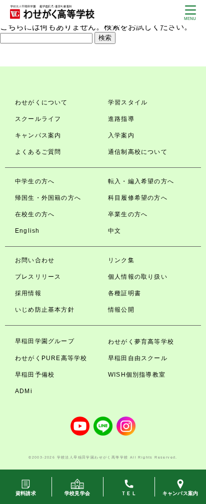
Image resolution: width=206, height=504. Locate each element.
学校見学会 (77, 493)
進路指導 (121, 118)
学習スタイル (128, 102)
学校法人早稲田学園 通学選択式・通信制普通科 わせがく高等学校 (52, 12)
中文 (114, 230)
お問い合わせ (34, 260)
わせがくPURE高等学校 (51, 358)
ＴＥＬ (128, 493)
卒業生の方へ (128, 214)
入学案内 (121, 135)
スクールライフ (38, 118)
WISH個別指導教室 (137, 374)
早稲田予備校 (34, 374)
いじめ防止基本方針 (44, 309)
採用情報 (28, 293)
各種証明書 (124, 293)
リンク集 (121, 260)
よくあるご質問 (38, 151)
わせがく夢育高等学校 (141, 341)
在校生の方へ (34, 214)
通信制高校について (138, 151)
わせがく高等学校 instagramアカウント (126, 426)
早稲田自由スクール (138, 358)
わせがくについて (41, 102)
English (27, 230)
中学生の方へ (34, 181)
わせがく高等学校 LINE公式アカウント (103, 426)
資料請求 (26, 493)
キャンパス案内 (38, 135)
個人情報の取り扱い (138, 276)
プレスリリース (38, 276)
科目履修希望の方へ (138, 197)
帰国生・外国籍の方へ (48, 197)
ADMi (23, 391)
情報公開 (121, 309)
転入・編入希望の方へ (141, 181)
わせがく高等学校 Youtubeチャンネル (80, 426)
